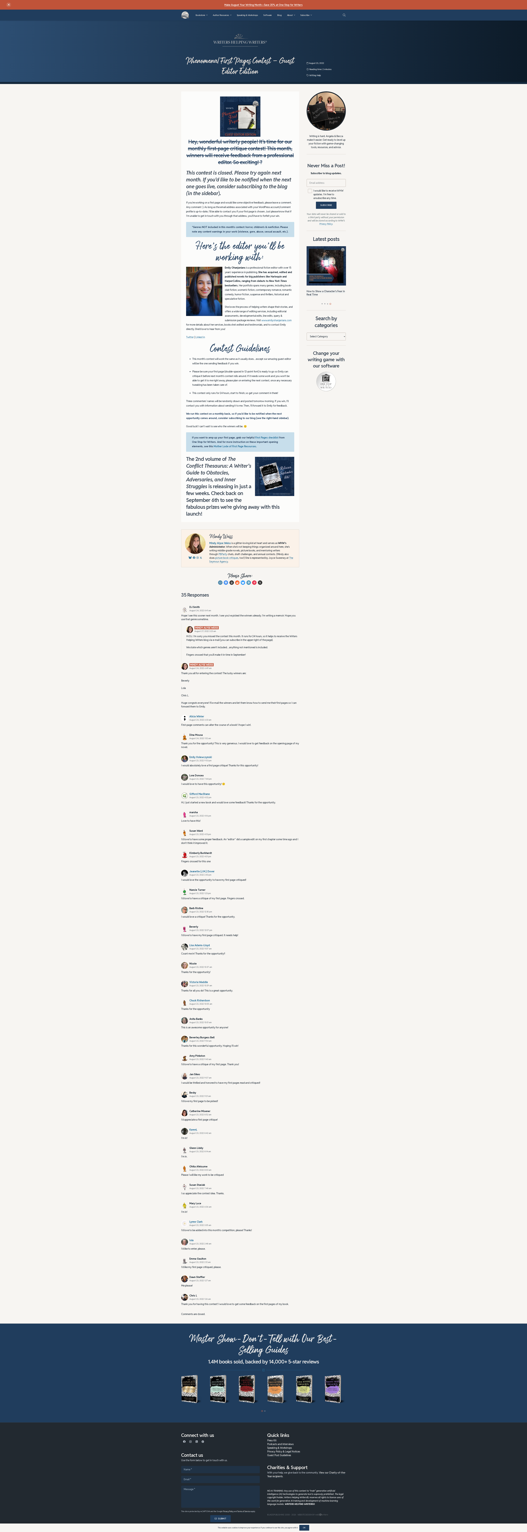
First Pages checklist (266, 437)
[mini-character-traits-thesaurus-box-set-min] (277, 1389)
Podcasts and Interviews (280, 1444)
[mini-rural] (191, 1389)
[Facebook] (184, 1442)
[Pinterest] (203, 1442)
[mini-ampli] (335, 1389)
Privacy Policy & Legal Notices (283, 1451)
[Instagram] (190, 1442)
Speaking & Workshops (279, 1447)
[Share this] (226, 583)
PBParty (222, 554)
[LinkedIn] (197, 1442)
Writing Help (315, 75)
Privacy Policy (228, 1511)
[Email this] (220, 583)
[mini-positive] (220, 1389)
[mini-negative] (249, 1389)
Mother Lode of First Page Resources (235, 446)
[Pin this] (254, 583)
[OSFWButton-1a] (326, 381)
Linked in (200, 337)
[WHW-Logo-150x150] (185, 15)
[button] (207, 15)
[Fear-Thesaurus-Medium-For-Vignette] (306, 1389)
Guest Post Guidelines (279, 1455)
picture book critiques (226, 557)
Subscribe (326, 205)
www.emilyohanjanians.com (276, 320)
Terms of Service (243, 1511)
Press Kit (271, 1440)
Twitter (190, 337)
